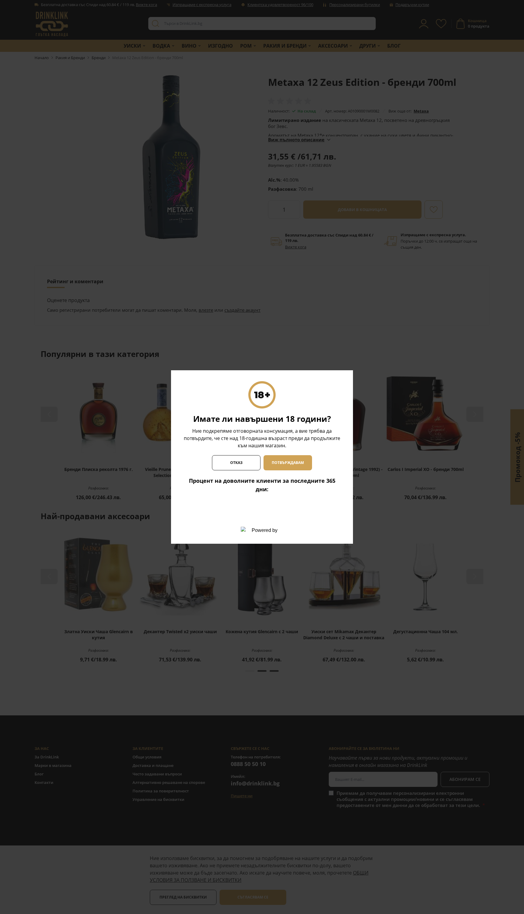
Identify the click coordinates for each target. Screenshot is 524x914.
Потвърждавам (288, 462)
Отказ (236, 462)
